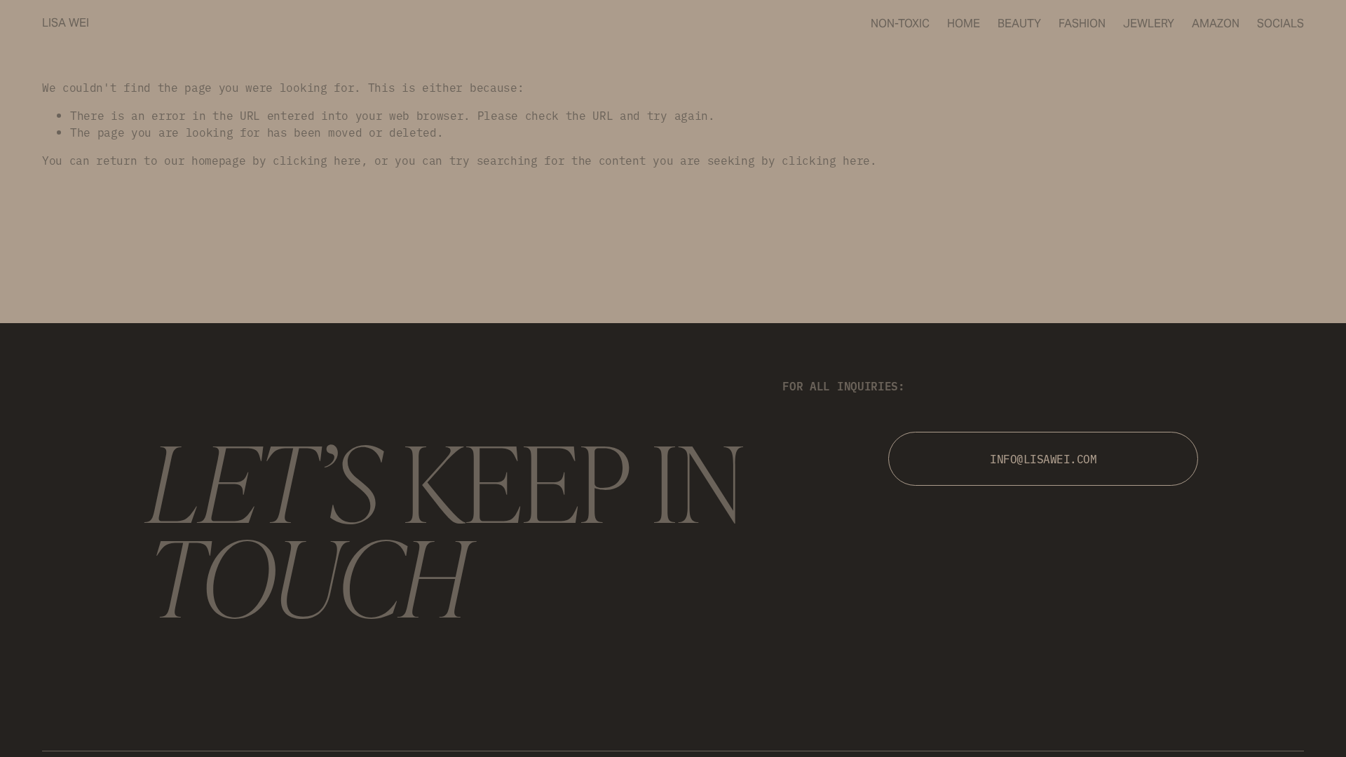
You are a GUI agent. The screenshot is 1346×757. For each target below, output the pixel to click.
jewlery (1148, 23)
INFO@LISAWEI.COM (1043, 458)
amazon (1215, 23)
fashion (1082, 23)
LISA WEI (65, 22)
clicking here (317, 160)
